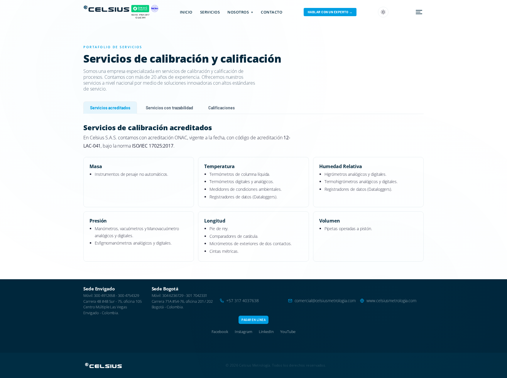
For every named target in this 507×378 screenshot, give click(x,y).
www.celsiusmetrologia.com (391, 300)
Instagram (243, 331)
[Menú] (419, 12)
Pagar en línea (253, 320)
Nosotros (240, 12)
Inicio (186, 12)
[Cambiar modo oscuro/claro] (383, 12)
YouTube (287, 331)
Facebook (220, 331)
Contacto (271, 12)
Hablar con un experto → (330, 12)
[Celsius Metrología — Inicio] (102, 12)
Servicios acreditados (110, 107)
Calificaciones (221, 107)
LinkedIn (266, 331)
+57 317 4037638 (242, 300)
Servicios (210, 12)
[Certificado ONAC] (139, 12)
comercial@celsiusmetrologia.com (325, 300)
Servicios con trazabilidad (169, 107)
